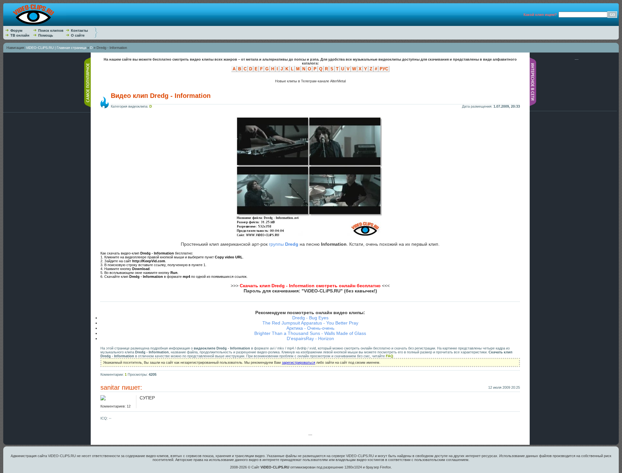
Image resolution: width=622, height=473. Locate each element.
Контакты (79, 30)
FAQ (389, 356)
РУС (384, 68)
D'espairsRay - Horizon (310, 338)
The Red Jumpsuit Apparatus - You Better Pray (310, 322)
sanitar (110, 387)
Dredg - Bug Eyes (310, 317)
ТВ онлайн (19, 35)
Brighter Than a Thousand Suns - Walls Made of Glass (310, 333)
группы (283, 244)
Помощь (45, 35)
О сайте (78, 35)
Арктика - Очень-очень (310, 328)
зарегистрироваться (298, 362)
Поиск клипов (50, 30)
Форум (16, 30)
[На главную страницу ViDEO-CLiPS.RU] (34, 25)
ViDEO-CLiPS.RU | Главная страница (56, 48)
